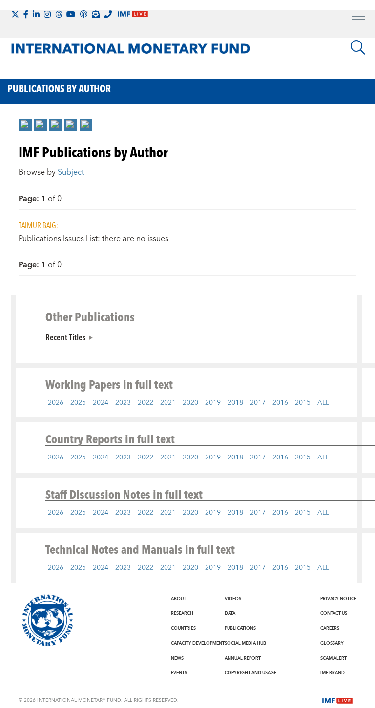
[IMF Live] (337, 700)
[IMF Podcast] (83, 14)
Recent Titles (65, 337)
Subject (71, 172)
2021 (168, 403)
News (177, 658)
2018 (235, 403)
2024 (100, 403)
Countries (183, 628)
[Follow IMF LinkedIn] (36, 14)
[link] (25, 125)
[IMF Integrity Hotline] (108, 14)
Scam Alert (333, 658)
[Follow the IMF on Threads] (58, 14)
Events (179, 673)
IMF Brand (332, 673)
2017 (258, 403)
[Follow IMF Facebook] (25, 14)
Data (230, 613)
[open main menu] (358, 20)
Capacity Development (198, 643)
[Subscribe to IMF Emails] (96, 14)
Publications (240, 628)
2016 (280, 403)
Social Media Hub (245, 643)
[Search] (358, 47)
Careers (329, 628)
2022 (145, 403)
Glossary (332, 643)
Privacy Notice (338, 599)
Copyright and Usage (250, 673)
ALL (323, 403)
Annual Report (243, 658)
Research (182, 613)
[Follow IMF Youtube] (70, 14)
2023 (123, 403)
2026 (55, 403)
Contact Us (333, 613)
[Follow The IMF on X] (15, 14)
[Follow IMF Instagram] (47, 14)
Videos (233, 599)
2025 (78, 403)
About (178, 599)
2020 (190, 403)
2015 (303, 403)
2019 (213, 403)
